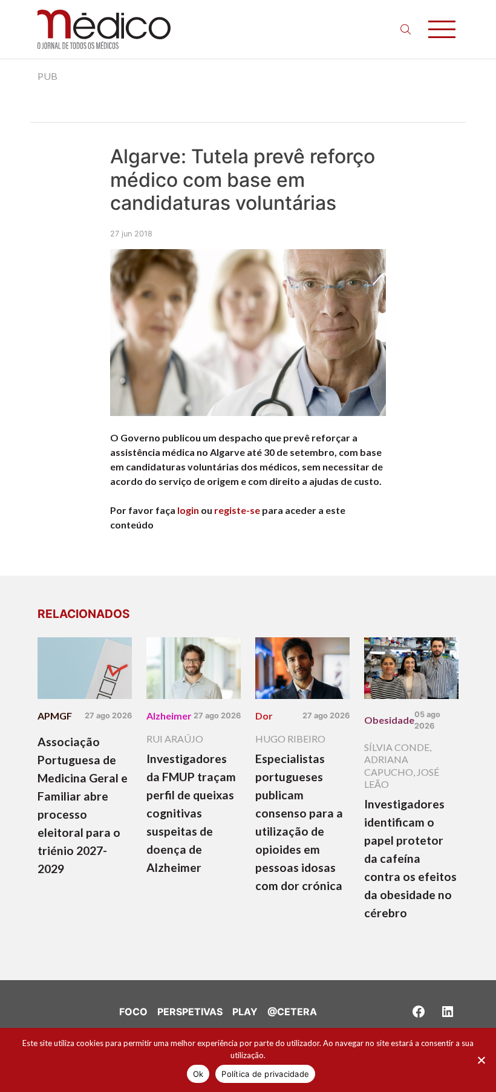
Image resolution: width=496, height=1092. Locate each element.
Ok (198, 1074)
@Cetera (292, 1012)
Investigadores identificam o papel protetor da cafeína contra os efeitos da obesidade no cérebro (410, 858)
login (188, 510)
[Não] (481, 1060)
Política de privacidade (265, 1074)
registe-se (237, 510)
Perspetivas (190, 1012)
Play (245, 1012)
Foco (133, 1012)
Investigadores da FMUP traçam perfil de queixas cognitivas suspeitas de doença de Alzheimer (191, 813)
